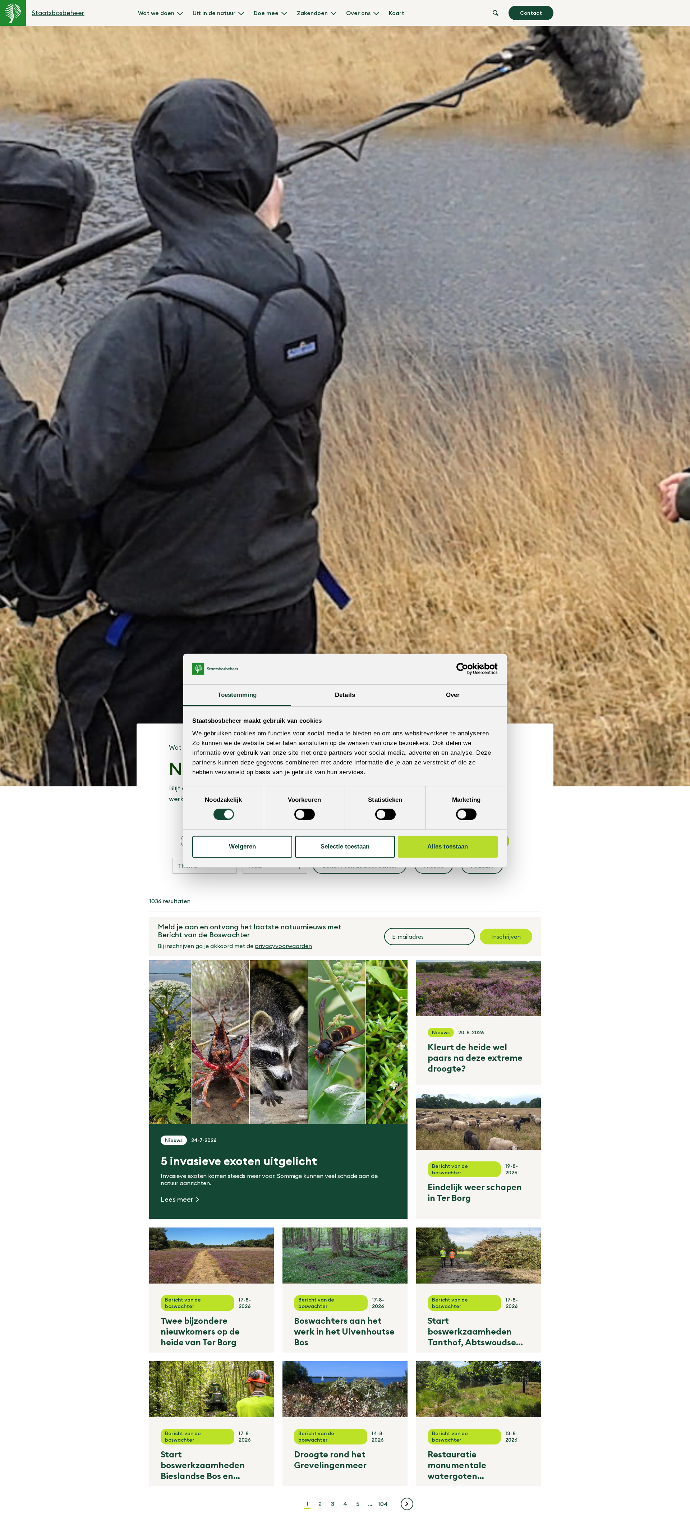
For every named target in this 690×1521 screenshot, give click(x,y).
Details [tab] (345, 694)
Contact (531, 13)
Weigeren (242, 846)
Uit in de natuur (214, 13)
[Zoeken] (495, 13)
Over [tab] (453, 694)
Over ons (358, 13)
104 (384, 1503)
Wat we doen (156, 13)
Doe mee (266, 13)
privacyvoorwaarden (283, 945)
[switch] (304, 814)
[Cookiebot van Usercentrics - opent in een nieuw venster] (466, 669)
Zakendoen (312, 13)
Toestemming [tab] (237, 694)
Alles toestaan (447, 846)
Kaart (396, 13)
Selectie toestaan (345, 846)
